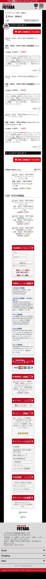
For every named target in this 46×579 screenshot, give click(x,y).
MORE (38, 169)
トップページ (9, 13)
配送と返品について (20, 455)
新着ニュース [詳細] (22, 283)
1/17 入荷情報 (17, 345)
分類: (7, 21)
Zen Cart (35, 570)
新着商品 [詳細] (21, 377)
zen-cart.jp (42, 570)
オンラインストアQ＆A (21, 489)
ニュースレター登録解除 (21, 468)
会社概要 (16, 447)
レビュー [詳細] (21, 413)
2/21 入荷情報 (17, 314)
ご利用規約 (17, 462)
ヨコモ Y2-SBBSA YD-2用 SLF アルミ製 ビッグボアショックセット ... (23, 426)
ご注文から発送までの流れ (22, 482)
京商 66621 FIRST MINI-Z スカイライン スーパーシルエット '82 (22, 184)
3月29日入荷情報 (19, 288)
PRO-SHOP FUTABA (18, 570)
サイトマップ (17, 465)
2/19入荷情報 (17, 329)
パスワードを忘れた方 (20, 265)
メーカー (18, 401)
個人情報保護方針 (19, 458)
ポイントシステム (19, 486)
